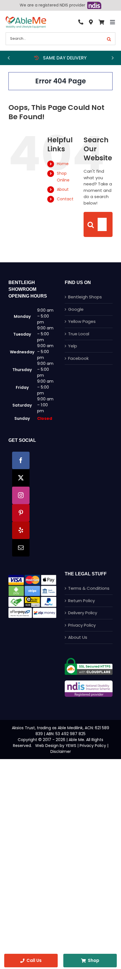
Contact (65, 199)
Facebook (78, 358)
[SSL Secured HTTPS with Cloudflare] (89, 660)
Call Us (34, 960)
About (63, 189)
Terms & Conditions (88, 588)
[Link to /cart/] (101, 22)
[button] (8, 58)
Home (63, 164)
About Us (77, 637)
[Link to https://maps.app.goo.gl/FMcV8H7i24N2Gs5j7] (91, 22)
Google (76, 309)
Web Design (47, 745)
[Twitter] (21, 478)
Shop (93, 960)
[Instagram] (21, 495)
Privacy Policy (82, 625)
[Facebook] (21, 460)
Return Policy (81, 601)
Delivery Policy (82, 613)
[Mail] (21, 547)
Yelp (72, 346)
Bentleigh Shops (85, 297)
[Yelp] (21, 530)
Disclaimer (60, 751)
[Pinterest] (21, 513)
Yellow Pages (82, 321)
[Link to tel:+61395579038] (80, 22)
